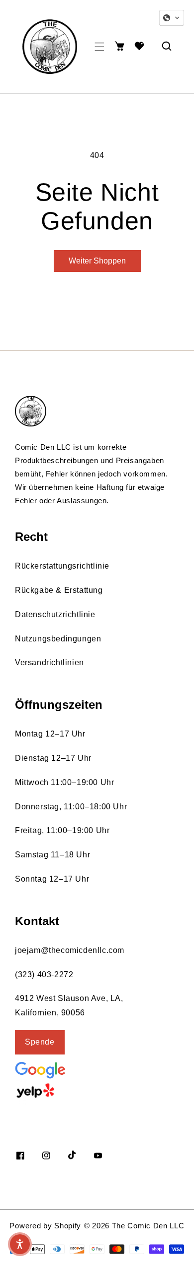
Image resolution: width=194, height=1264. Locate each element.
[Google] (64, 1069)
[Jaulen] (62, 1090)
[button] (99, 47)
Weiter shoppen (97, 261)
